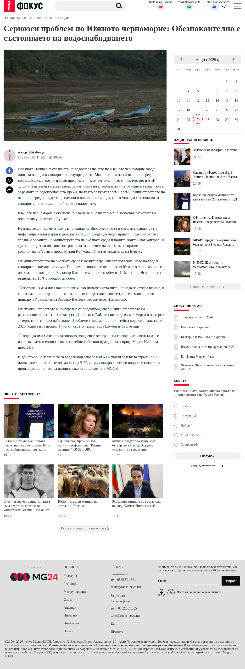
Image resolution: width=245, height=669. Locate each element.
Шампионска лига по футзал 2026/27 (207, 347)
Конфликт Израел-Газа (197, 356)
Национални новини (193, 140)
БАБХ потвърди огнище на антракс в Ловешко (77, 504)
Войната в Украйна (195, 327)
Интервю (70, 615)
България (70, 576)
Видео (68, 631)
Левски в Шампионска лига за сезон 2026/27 (207, 367)
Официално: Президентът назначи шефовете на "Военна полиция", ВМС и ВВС (79, 445)
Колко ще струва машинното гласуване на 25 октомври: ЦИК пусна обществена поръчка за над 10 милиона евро (27, 445)
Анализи (70, 607)
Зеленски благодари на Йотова (215, 150)
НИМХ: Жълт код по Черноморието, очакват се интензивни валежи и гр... (212, 265)
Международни (75, 591)
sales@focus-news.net (125, 615)
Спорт (68, 599)
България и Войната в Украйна (203, 337)
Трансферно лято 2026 (197, 317)
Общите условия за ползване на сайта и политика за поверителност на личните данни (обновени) (115, 645)
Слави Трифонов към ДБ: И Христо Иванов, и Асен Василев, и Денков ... (217, 175)
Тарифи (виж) (121, 601)
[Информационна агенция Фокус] (161, 592)
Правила (117, 631)
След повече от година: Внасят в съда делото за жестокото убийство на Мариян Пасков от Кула (27, 506)
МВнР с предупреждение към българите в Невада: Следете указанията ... (214, 242)
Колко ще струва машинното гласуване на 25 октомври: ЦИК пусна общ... (216, 197)
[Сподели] (9, 190)
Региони (70, 584)
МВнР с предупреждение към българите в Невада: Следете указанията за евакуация (133, 445)
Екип (114, 623)
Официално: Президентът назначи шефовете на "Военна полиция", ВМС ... (215, 220)
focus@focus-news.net (126, 587)
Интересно (71, 623)
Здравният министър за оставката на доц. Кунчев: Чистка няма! (136, 504)
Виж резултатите (203, 466)
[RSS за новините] (171, 592)
